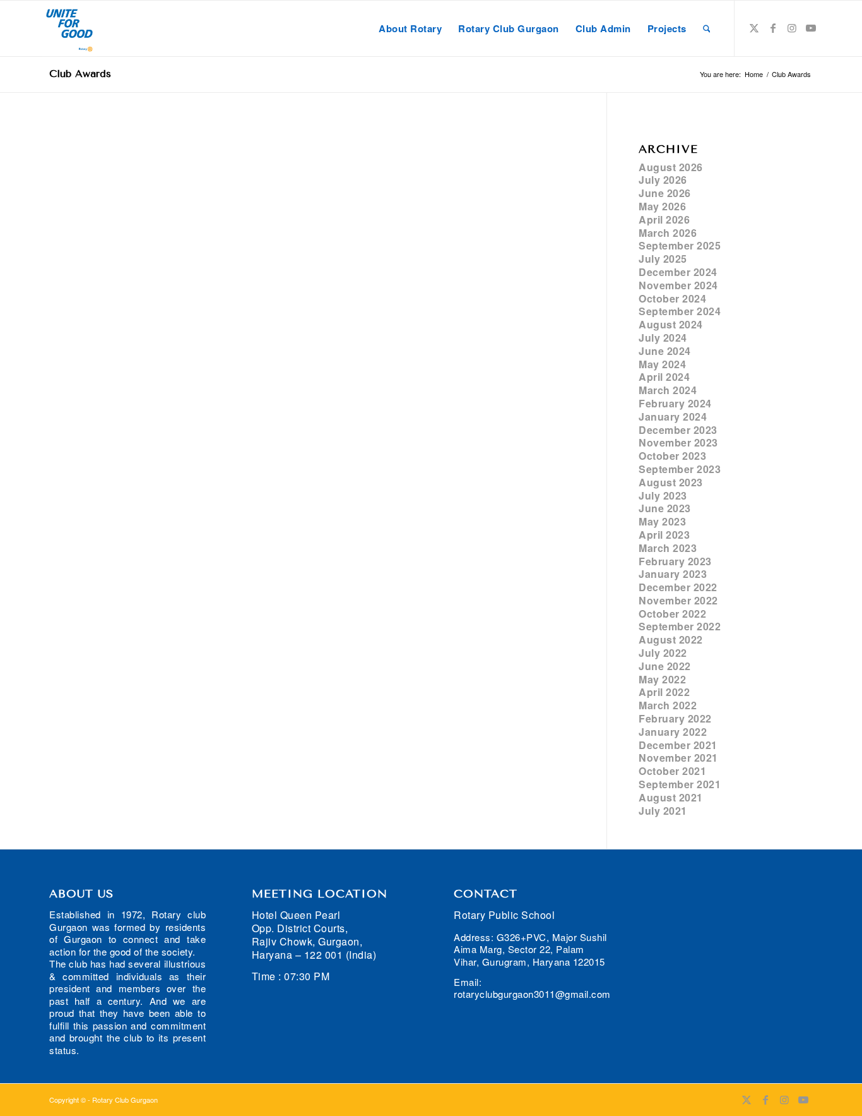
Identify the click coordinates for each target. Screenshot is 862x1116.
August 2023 (671, 482)
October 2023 (672, 455)
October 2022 (672, 613)
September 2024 (680, 311)
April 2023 (664, 534)
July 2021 (663, 810)
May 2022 (662, 679)
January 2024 (673, 416)
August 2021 (671, 797)
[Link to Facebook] (773, 27)
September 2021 (680, 784)
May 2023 (662, 521)
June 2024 (665, 351)
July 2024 (663, 337)
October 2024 (672, 298)
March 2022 (668, 705)
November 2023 (678, 442)
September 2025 (680, 245)
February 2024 (675, 403)
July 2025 (663, 258)
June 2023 (665, 508)
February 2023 (675, 561)
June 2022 (665, 666)
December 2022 (678, 587)
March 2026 (668, 232)
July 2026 (663, 179)
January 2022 (673, 731)
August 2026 (671, 167)
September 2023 (680, 469)
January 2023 (673, 574)
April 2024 (664, 376)
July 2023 (663, 495)
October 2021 (672, 771)
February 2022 (675, 718)
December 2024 (678, 272)
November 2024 (678, 285)
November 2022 (678, 600)
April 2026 (664, 219)
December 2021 (678, 745)
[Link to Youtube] (810, 27)
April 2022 (664, 692)
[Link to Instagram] (791, 27)
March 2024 (668, 390)
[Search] (707, 28)
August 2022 (671, 639)
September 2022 (680, 626)
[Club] (69, 28)
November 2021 (678, 757)
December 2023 (678, 430)
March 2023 (668, 548)
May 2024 (662, 364)
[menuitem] (410, 28)
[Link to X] (754, 27)
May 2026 (662, 206)
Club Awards (80, 74)
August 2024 (671, 324)
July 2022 (663, 652)
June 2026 (665, 193)
